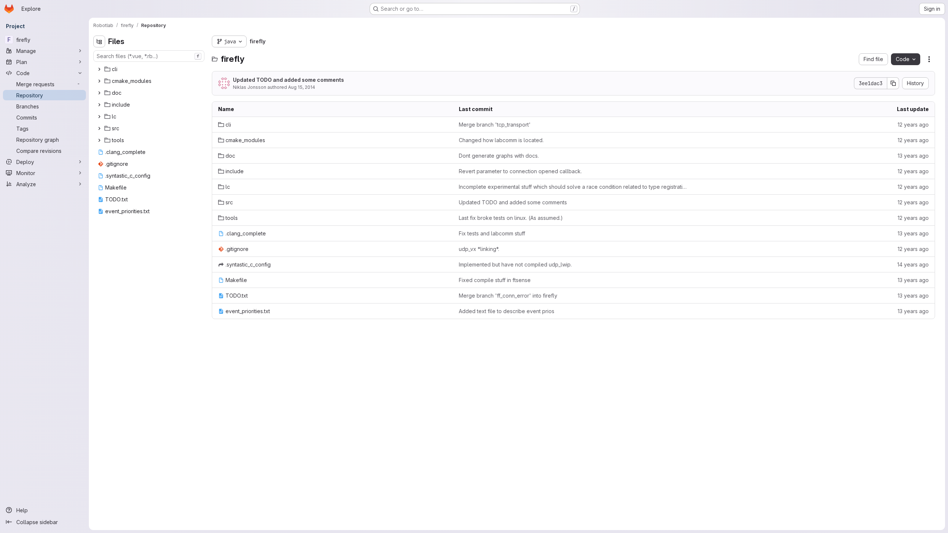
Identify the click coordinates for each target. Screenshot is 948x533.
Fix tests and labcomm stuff (492, 233)
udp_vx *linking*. (479, 249)
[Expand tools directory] (99, 140)
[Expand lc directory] (99, 116)
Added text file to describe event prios (506, 311)
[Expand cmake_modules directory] (99, 81)
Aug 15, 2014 (301, 87)
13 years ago (913, 155)
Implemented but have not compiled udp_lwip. (515, 264)
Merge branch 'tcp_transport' (495, 124)
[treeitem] (149, 69)
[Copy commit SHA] (893, 83)
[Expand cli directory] (99, 69)
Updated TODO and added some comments (288, 80)
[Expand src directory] (99, 128)
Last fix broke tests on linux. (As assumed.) (511, 218)
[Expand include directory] (99, 104)
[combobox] (148, 56)
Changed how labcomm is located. (501, 140)
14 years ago (913, 264)
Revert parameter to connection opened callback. (520, 171)
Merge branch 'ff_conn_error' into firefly (508, 295)
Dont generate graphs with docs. (499, 155)
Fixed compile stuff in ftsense (495, 280)
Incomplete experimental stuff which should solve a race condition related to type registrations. (573, 187)
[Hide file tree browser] (99, 41)
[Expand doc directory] (99, 92)
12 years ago (913, 124)
